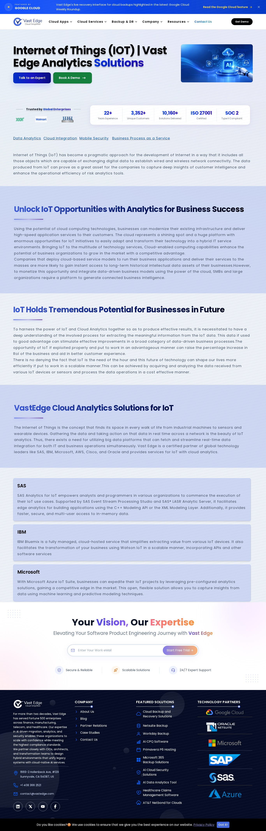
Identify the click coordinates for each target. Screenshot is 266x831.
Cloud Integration (60, 138)
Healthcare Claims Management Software (161, 792)
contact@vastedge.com (37, 794)
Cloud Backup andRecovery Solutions (157, 714)
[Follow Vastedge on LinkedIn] (18, 806)
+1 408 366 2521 (30, 785)
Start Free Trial (178, 650)
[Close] (258, 7)
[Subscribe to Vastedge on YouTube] (43, 806)
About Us (87, 711)
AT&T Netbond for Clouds (162, 803)
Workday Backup (156, 733)
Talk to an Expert (32, 78)
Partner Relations (93, 725)
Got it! (223, 824)
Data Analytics (27, 138)
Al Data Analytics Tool (159, 782)
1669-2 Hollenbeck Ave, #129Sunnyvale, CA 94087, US (39, 774)
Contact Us (89, 739)
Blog (83, 718)
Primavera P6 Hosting (159, 749)
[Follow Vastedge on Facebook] (55, 806)
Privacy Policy (203, 824)
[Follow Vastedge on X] (30, 806)
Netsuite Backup (155, 725)
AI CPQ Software (155, 741)
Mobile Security (94, 138)
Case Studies (90, 732)
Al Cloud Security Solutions (156, 772)
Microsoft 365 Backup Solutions (156, 759)
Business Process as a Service (141, 138)
